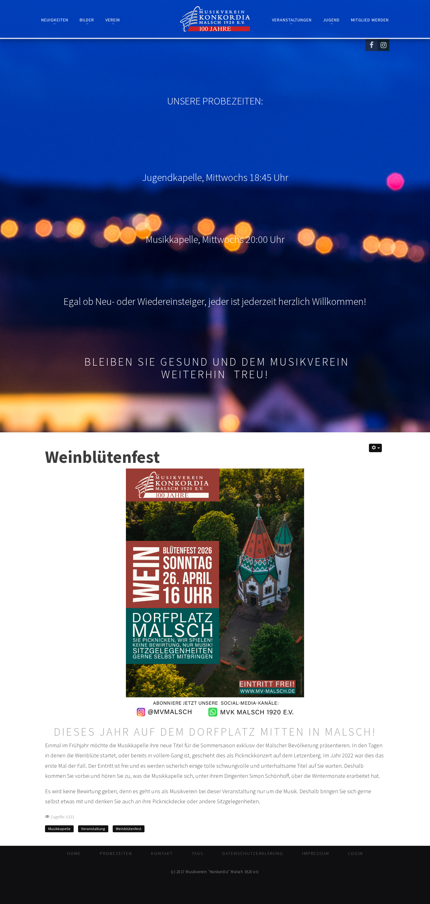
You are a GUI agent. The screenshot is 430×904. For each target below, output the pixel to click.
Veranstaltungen (292, 20)
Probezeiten (116, 853)
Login (355, 853)
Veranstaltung (93, 828)
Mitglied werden (370, 20)
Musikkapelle (59, 828)
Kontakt (162, 853)
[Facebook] (371, 45)
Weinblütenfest (128, 828)
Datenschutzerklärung (252, 853)
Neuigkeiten (54, 20)
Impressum (315, 853)
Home (74, 853)
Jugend (331, 20)
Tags (197, 853)
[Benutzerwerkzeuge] (375, 448)
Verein (112, 20)
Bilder (87, 20)
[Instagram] (383, 45)
